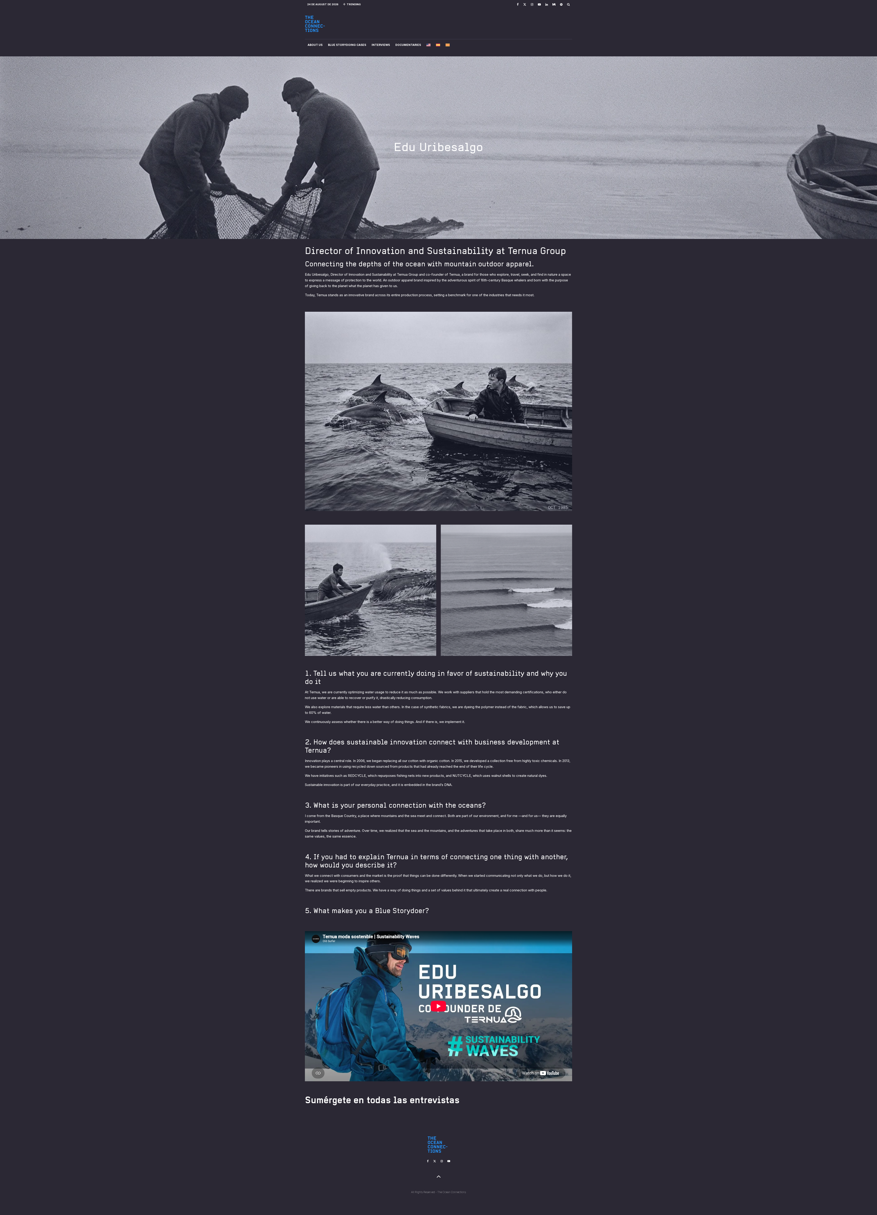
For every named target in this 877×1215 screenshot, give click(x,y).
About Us (315, 45)
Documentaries (408, 45)
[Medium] (554, 4)
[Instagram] (532, 4)
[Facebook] (518, 4)
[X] (524, 4)
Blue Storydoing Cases (347, 45)
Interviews (381, 45)
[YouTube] (539, 4)
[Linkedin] (546, 4)
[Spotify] (561, 4)
